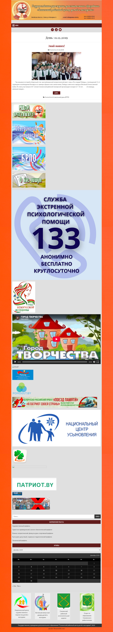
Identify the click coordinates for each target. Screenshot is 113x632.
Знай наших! (56, 45)
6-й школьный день (58, 97)
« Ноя (14, 586)
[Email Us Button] (60, 29)
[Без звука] (94, 362)
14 (81, 570)
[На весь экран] (98, 362)
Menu (16, 25)
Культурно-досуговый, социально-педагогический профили (32, 537)
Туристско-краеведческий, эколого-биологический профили (32, 530)
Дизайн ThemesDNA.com (56, 628)
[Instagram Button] (52, 29)
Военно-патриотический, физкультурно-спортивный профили (32, 533)
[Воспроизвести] (15, 362)
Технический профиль (19, 540)
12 (56, 570)
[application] (56, 339)
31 (31, 581)
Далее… (57, 93)
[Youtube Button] (56, 29)
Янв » (19, 586)
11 (43, 570)
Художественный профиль (21, 526)
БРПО (67, 97)
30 (19, 581)
